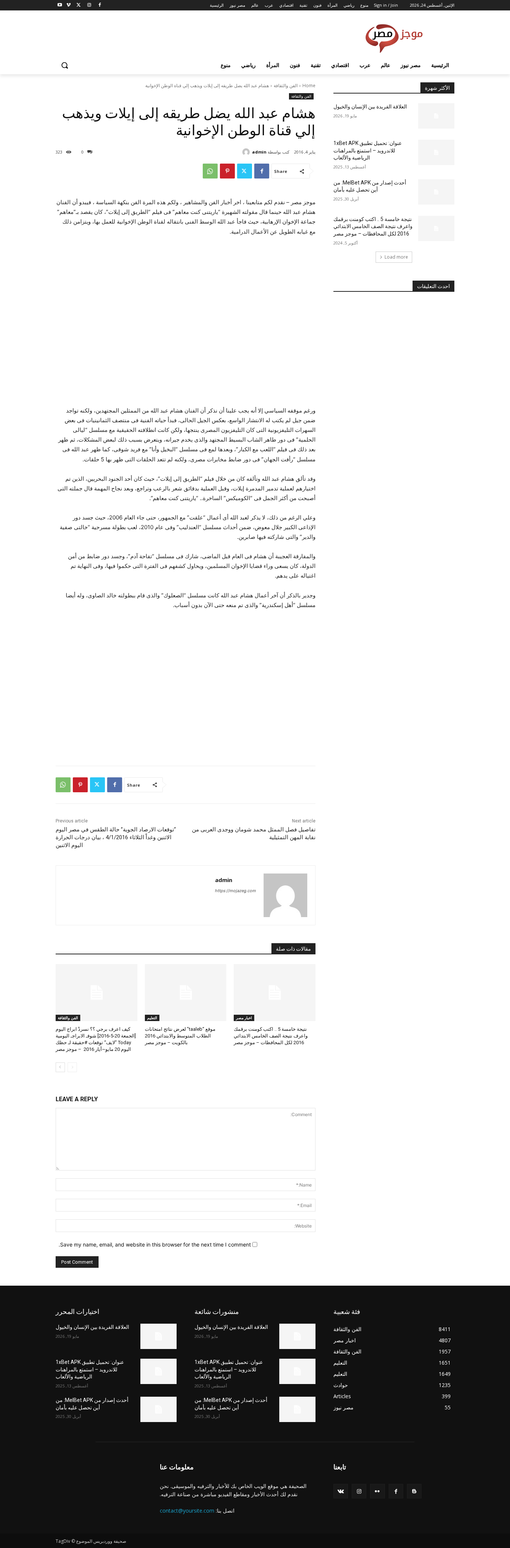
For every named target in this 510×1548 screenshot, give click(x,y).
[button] (65, 65)
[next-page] (60, 1067)
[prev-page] (72, 1067)
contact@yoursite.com (187, 1510)
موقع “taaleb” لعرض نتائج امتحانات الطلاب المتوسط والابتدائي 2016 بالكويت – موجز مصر (180, 1035)
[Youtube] (60, 5)
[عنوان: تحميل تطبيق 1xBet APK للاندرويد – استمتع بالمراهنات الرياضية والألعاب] (436, 152)
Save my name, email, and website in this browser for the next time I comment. (155, 1244)
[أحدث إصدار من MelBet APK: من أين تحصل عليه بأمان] (436, 192)
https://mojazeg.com (235, 890)
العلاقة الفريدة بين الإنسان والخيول (370, 107)
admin (259, 152)
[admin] (247, 152)
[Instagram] (89, 5)
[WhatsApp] (210, 171)
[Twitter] (79, 5)
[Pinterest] (227, 171)
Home (308, 85)
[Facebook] (99, 5)
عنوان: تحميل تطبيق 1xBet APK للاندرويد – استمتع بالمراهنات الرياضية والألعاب (367, 150)
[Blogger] (414, 1491)
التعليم (152, 1017)
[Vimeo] (68, 5)
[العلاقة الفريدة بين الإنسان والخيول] (436, 116)
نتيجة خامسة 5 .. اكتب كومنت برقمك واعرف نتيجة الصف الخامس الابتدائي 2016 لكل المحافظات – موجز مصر (271, 1035)
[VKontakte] (340, 1491)
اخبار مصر (244, 1017)
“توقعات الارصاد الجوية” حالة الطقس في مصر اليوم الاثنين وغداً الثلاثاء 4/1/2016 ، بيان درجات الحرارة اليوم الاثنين (116, 837)
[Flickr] (377, 1491)
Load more (396, 257)
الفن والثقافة (286, 85)
